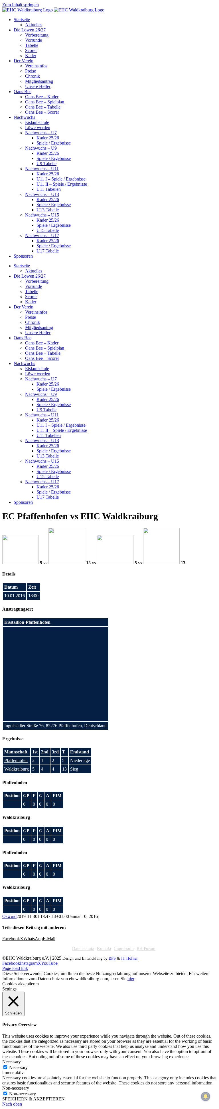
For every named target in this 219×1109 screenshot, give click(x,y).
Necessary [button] (11, 1061)
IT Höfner (129, 958)
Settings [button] (9, 988)
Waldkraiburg (16, 769)
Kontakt (104, 948)
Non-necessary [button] (15, 1088)
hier (130, 978)
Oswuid (9, 916)
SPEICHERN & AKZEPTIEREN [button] (33, 1098)
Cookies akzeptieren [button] (20, 983)
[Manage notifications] (205, 1096)
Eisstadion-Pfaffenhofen (27, 622)
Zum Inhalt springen (20, 4)
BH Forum (146, 948)
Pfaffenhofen (16, 760)
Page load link (15, 968)
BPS (112, 958)
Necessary (18, 1067)
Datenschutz (83, 948)
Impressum (124, 948)
